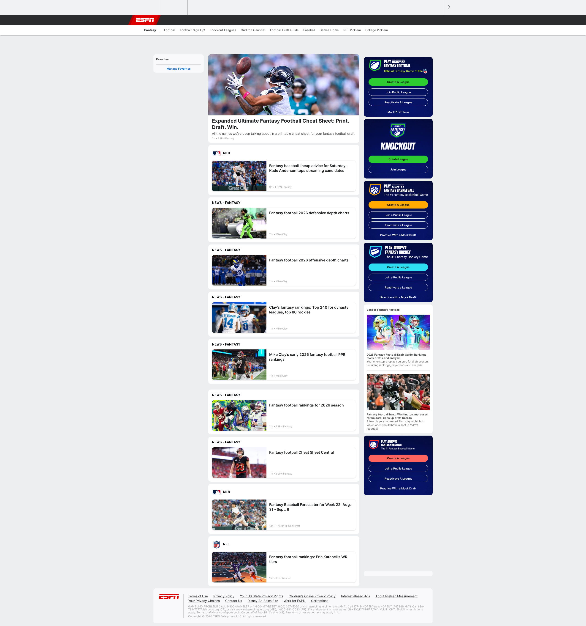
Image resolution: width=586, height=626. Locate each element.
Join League (398, 169)
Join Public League (398, 92)
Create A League (398, 82)
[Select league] (146, 7)
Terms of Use (198, 596)
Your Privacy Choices (204, 601)
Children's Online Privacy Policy (312, 596)
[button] (438, 20)
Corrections (319, 601)
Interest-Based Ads (355, 596)
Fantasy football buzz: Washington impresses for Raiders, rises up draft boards (397, 416)
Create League (398, 159)
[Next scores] (448, 7)
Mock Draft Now (398, 112)
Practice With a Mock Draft (398, 235)
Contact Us (233, 601)
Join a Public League (398, 215)
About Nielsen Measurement (396, 596)
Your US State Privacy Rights (261, 596)
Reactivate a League (398, 225)
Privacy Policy (223, 596)
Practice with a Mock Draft (398, 297)
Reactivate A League (398, 102)
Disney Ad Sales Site (262, 601)
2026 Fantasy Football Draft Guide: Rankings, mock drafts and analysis (397, 356)
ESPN (145, 20)
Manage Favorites (179, 68)
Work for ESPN (295, 601)
